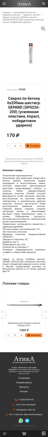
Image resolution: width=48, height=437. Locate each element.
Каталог (24, 391)
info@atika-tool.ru (26, 410)
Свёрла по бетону (31, 15)
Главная (6, 12)
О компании (24, 378)
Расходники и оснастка (24, 12)
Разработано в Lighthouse (24, 426)
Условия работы (24, 382)
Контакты (24, 387)
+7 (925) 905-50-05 (26, 400)
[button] (2, 315)
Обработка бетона (11, 15)
